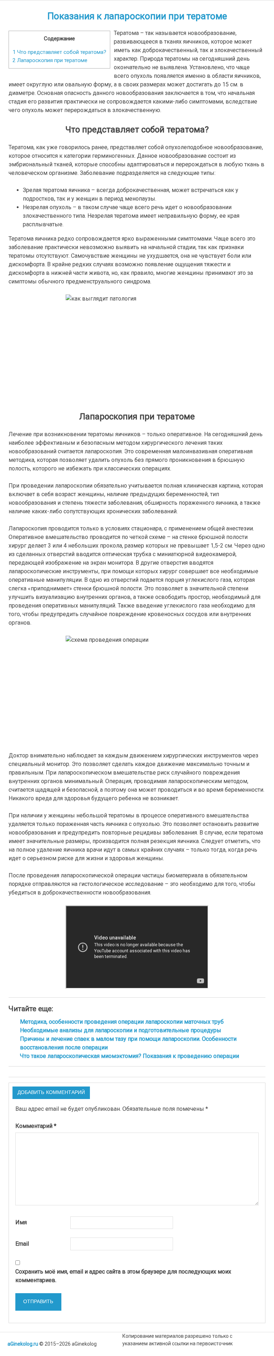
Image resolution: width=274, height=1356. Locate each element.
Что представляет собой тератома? (59, 52)
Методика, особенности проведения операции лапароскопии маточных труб (122, 1021)
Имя (21, 1222)
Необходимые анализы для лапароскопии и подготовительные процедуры (120, 1030)
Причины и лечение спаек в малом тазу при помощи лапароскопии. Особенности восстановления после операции (128, 1043)
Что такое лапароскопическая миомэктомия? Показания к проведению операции (129, 1056)
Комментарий (35, 1126)
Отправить (38, 1302)
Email (22, 1243)
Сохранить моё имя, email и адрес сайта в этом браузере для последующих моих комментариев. (123, 1276)
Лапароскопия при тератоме (49, 60)
